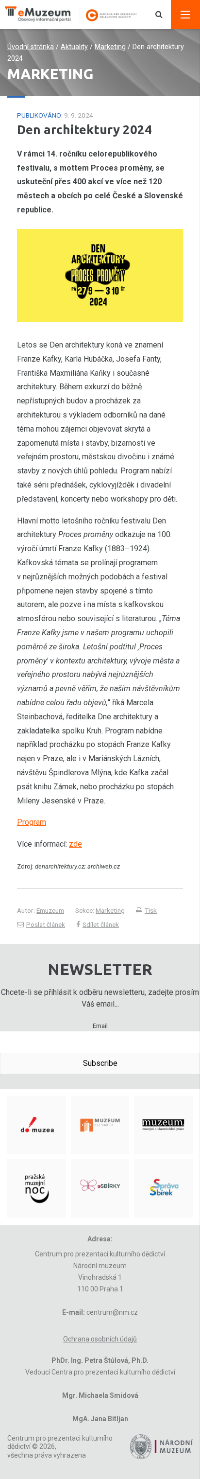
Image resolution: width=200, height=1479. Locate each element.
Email (100, 1025)
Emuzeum (50, 910)
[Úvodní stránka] (76, 14)
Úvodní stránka (30, 47)
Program (31, 822)
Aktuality (74, 47)
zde (75, 844)
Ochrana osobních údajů (100, 1339)
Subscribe (100, 1063)
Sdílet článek (101, 924)
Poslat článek (45, 924)
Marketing (110, 47)
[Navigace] (185, 14)
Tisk (151, 910)
